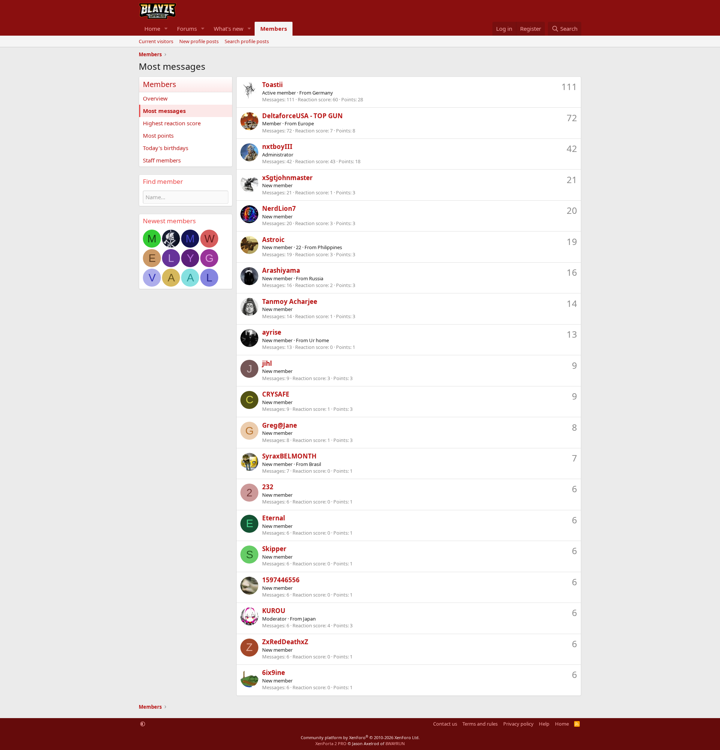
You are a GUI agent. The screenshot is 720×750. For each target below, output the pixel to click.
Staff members (162, 160)
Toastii (272, 84)
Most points (158, 135)
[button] (166, 29)
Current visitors (156, 41)
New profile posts (199, 41)
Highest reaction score (172, 123)
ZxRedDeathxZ (285, 641)
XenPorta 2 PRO (330, 743)
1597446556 (281, 580)
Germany (322, 92)
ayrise (271, 332)
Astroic (273, 239)
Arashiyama (281, 270)
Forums (187, 28)
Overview (155, 98)
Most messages (164, 110)
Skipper (274, 548)
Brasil (315, 464)
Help (544, 723)
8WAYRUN (395, 743)
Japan (309, 618)
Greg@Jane (279, 425)
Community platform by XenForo (360, 737)
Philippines (330, 247)
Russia (316, 278)
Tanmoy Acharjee (289, 301)
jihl (267, 363)
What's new (228, 28)
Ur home (319, 340)
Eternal (273, 518)
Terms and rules (480, 723)
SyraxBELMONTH (289, 456)
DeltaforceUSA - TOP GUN (302, 115)
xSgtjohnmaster (287, 177)
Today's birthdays (165, 148)
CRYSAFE (276, 394)
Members (273, 28)
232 (267, 486)
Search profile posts (247, 41)
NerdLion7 (279, 208)
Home (152, 28)
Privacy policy (518, 723)
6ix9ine (273, 672)
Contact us (445, 723)
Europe (306, 123)
